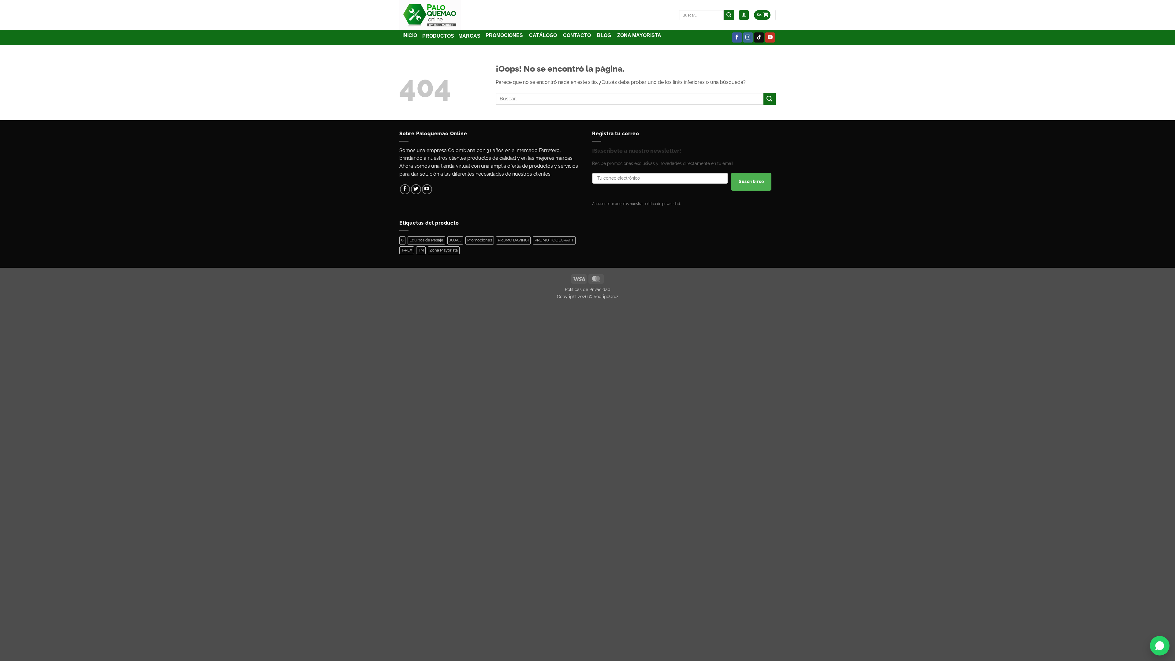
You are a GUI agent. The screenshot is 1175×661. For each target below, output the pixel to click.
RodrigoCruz (606, 296)
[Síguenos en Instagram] (748, 37)
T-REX (406, 250)
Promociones (479, 240)
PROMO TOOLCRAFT (554, 240)
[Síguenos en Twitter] (416, 189)
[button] (744, 15)
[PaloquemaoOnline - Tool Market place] (430, 15)
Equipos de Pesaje (426, 240)
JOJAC (455, 240)
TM (421, 250)
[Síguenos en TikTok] (759, 37)
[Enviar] (729, 15)
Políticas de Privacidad (587, 289)
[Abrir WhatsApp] (1159, 645)
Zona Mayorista (444, 250)
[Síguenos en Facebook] (737, 37)
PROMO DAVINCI (513, 240)
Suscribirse (751, 181)
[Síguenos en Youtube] (770, 37)
